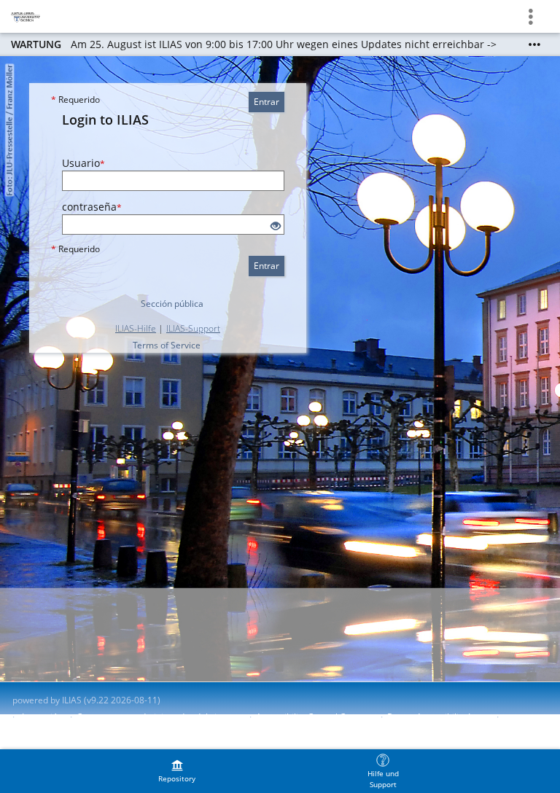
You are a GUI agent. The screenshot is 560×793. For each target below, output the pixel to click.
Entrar (266, 101)
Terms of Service (167, 345)
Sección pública (172, 303)
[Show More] (534, 44)
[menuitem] (177, 771)
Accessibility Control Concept (314, 717)
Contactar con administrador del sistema (159, 717)
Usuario (83, 163)
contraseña (92, 207)
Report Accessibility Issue (438, 717)
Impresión (42, 717)
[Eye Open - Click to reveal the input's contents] (276, 226)
